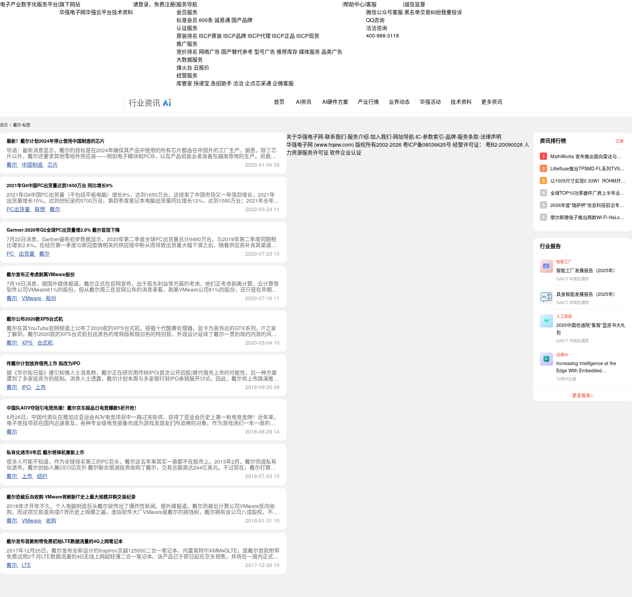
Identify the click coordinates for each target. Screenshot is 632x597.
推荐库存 (287, 51)
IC (418, 136)
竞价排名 (187, 51)
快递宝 (201, 83)
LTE (26, 565)
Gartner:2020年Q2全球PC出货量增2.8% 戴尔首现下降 (63, 229)
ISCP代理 (259, 36)
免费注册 (164, 4)
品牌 (450, 136)
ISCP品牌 (234, 36)
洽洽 (238, 83)
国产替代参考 (237, 51)
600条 (206, 20)
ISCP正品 (283, 36)
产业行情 (368, 101)
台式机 (45, 342)
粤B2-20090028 (504, 144)
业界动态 (399, 101)
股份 (51, 298)
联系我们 (335, 136)
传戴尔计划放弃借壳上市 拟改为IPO (43, 363)
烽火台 (184, 67)
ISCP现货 (307, 36)
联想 (40, 209)
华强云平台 (99, 12)
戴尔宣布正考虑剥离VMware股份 (41, 274)
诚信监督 (414, 4)
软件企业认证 (345, 152)
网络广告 (209, 51)
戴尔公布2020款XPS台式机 (35, 318)
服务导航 (187, 4)
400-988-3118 (382, 35)
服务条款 (468, 136)
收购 (51, 520)
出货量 (27, 253)
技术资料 (122, 12)
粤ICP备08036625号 (427, 144)
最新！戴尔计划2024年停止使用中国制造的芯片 (56, 140)
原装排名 (187, 36)
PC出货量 (19, 209)
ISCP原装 (210, 36)
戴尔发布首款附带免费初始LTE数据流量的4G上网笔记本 (65, 541)
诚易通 (222, 20)
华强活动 (430, 101)
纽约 (42, 476)
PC (11, 253)
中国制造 (33, 164)
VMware (32, 298)
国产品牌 (241, 20)
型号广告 (264, 51)
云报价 (201, 67)
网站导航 (403, 136)
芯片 (52, 164)
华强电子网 (72, 12)
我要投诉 (451, 12)
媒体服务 (309, 51)
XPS (28, 342)
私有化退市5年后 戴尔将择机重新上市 (45, 452)
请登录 (141, 4)
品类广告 (331, 51)
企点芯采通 (258, 83)
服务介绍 (358, 136)
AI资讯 (303, 101)
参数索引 (433, 136)
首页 (279, 101)
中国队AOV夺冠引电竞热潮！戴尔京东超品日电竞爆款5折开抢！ (73, 407)
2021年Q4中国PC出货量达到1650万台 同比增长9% (60, 185)
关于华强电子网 (304, 136)
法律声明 (490, 136)
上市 (40, 387)
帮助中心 (354, 4)
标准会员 (187, 20)
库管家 (184, 83)
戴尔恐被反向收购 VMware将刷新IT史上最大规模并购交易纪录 (71, 496)
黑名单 (412, 12)
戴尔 (12, 164)
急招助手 (221, 83)
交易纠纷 (430, 12)
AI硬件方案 (335, 101)
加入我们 (380, 136)
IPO (27, 387)
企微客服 (283, 83)
